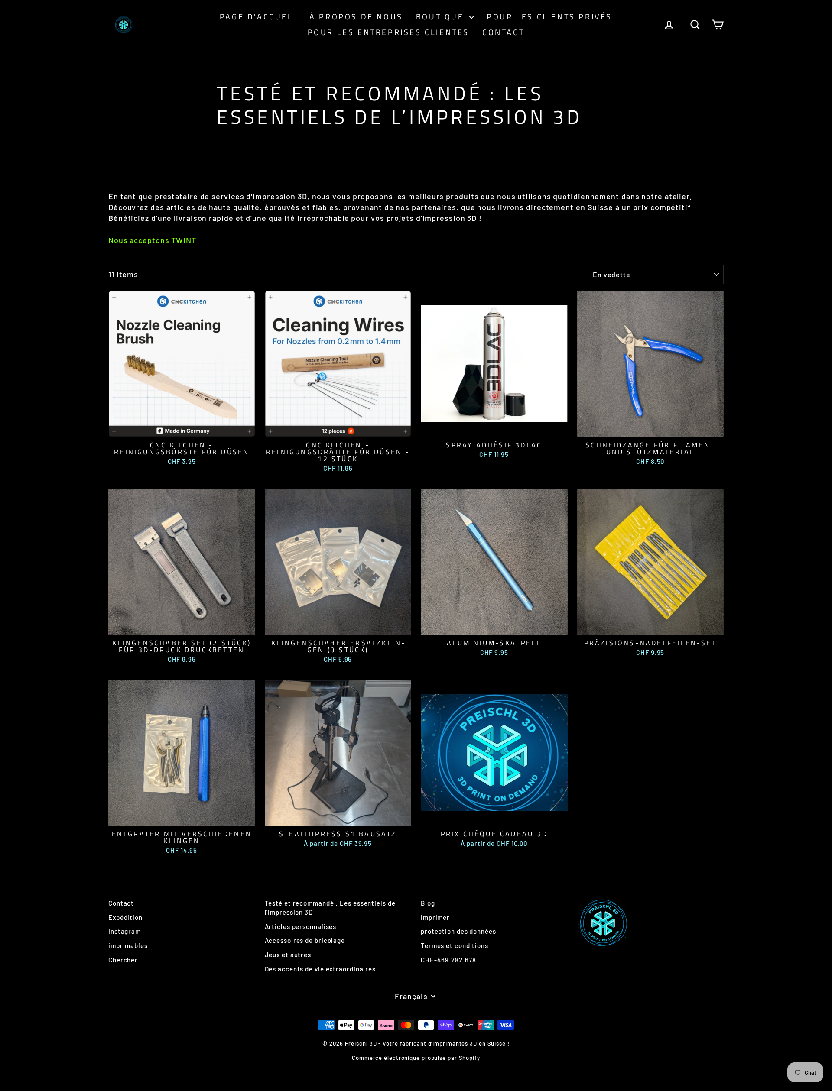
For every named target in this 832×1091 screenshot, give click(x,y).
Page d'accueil (258, 17)
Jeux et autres (288, 954)
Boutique (441, 17)
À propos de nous (356, 17)
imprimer (435, 917)
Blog (428, 903)
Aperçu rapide (181, 427)
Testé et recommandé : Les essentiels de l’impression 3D (330, 907)
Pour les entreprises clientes (388, 32)
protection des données (458, 931)
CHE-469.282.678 (448, 960)
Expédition (125, 917)
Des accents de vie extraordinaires (320, 969)
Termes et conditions (454, 945)
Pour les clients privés (549, 17)
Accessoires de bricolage (305, 940)
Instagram (124, 931)
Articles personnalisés (301, 926)
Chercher (123, 960)
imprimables (128, 945)
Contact (503, 32)
